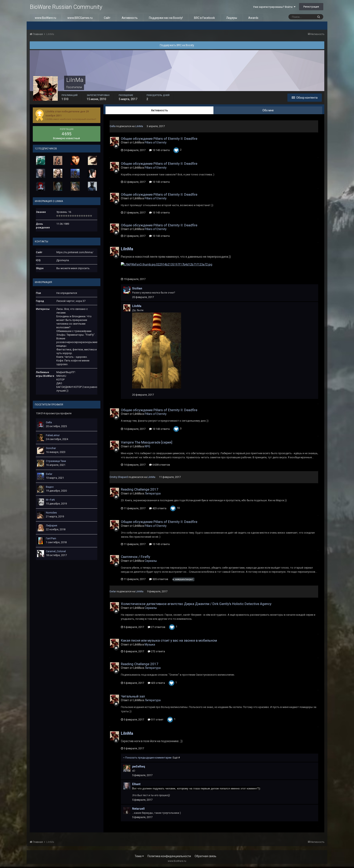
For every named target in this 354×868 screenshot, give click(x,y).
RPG (147, 446)
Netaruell (138, 808)
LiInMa (139, 126)
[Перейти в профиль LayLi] (57, 186)
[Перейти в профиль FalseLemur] (40, 437)
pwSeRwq (138, 766)
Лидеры (231, 17)
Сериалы (151, 560)
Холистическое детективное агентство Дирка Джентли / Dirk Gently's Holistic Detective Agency (196, 604)
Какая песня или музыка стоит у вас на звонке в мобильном (169, 640)
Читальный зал (133, 696)
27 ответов (157, 627)
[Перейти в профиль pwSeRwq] (126, 768)
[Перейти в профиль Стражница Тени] (40, 463)
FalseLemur (53, 435)
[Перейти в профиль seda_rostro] (57, 160)
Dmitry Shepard (119, 477)
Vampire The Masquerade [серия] (146, 442)
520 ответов (160, 579)
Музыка (150, 644)
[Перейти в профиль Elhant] (40, 173)
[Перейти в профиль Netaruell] (126, 810)
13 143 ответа (161, 150)
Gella (49, 422)
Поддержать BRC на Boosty (177, 45)
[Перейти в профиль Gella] (40, 186)
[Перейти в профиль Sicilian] (126, 290)
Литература (153, 493)
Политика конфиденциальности (169, 856)
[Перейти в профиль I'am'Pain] (40, 540)
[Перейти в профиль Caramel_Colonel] (40, 553)
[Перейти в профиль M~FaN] (40, 502)
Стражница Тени (56, 461)
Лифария (51, 525)
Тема (138, 856)
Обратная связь (205, 856)
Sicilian (137, 288)
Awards (253, 17)
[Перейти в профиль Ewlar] (75, 173)
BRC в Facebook (204, 17)
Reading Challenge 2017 (139, 489)
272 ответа (157, 651)
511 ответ (156, 719)
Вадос (50, 486)
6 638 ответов (161, 464)
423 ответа (159, 508)
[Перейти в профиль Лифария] (40, 527)
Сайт (107, 17)
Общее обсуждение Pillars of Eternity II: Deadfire (159, 139)
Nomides (51, 512)
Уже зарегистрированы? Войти (273, 6)
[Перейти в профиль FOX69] (92, 186)
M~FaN (50, 499)
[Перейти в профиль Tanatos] (92, 173)
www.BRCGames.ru (80, 17)
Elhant (136, 784)
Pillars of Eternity (156, 142)
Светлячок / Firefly (135, 557)
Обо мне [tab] (268, 110)
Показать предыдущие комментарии (152, 757)
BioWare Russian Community (66, 6)
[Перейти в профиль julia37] (75, 160)
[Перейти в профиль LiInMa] (114, 141)
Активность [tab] (159, 110)
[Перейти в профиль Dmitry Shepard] (57, 173)
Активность (130, 17)
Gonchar (51, 448)
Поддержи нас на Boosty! (166, 17)
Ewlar (49, 473)
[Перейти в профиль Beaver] (75, 186)
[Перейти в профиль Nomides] (40, 514)
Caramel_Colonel (56, 551)
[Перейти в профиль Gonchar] (92, 160)
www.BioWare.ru (45, 17)
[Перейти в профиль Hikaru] (40, 160)
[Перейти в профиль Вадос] (40, 489)
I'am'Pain (51, 538)
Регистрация (311, 6)
